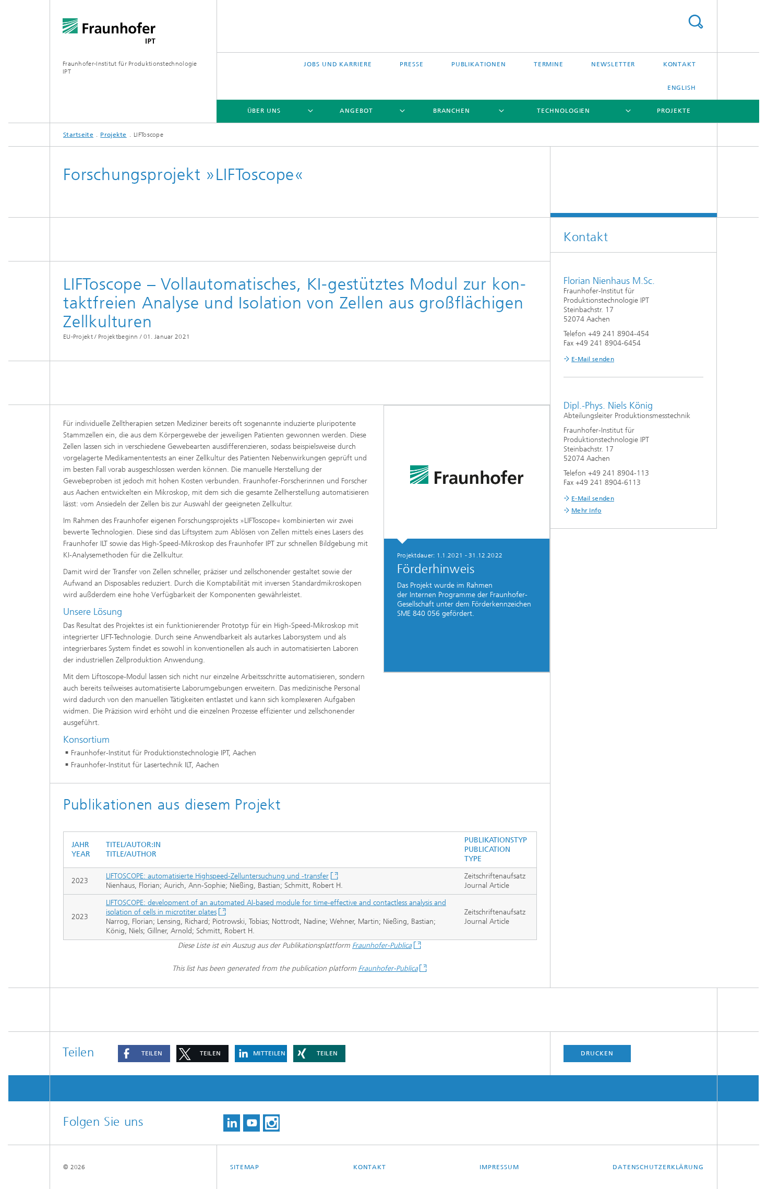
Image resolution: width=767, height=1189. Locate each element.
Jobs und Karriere (337, 64)
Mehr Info (586, 510)
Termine (549, 64)
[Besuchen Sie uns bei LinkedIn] (231, 1123)
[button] (144, 1053)
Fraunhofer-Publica (382, 945)
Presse (411, 64)
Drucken (597, 1053)
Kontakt (679, 64)
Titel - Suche (695, 21)
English (681, 87)
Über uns (264, 110)
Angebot (356, 110)
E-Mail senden (592, 359)
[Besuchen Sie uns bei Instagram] (271, 1123)
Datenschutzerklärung (658, 1167)
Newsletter (613, 64)
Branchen (451, 110)
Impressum (499, 1167)
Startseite (78, 134)
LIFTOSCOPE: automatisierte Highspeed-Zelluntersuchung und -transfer (217, 876)
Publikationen (478, 64)
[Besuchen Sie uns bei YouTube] (251, 1123)
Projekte (673, 110)
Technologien (563, 110)
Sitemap (244, 1167)
